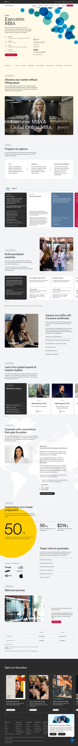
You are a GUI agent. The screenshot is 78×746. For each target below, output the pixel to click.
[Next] (72, 229)
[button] (47, 493)
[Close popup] (72, 740)
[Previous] (70, 229)
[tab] (8, 188)
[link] (9, 5)
